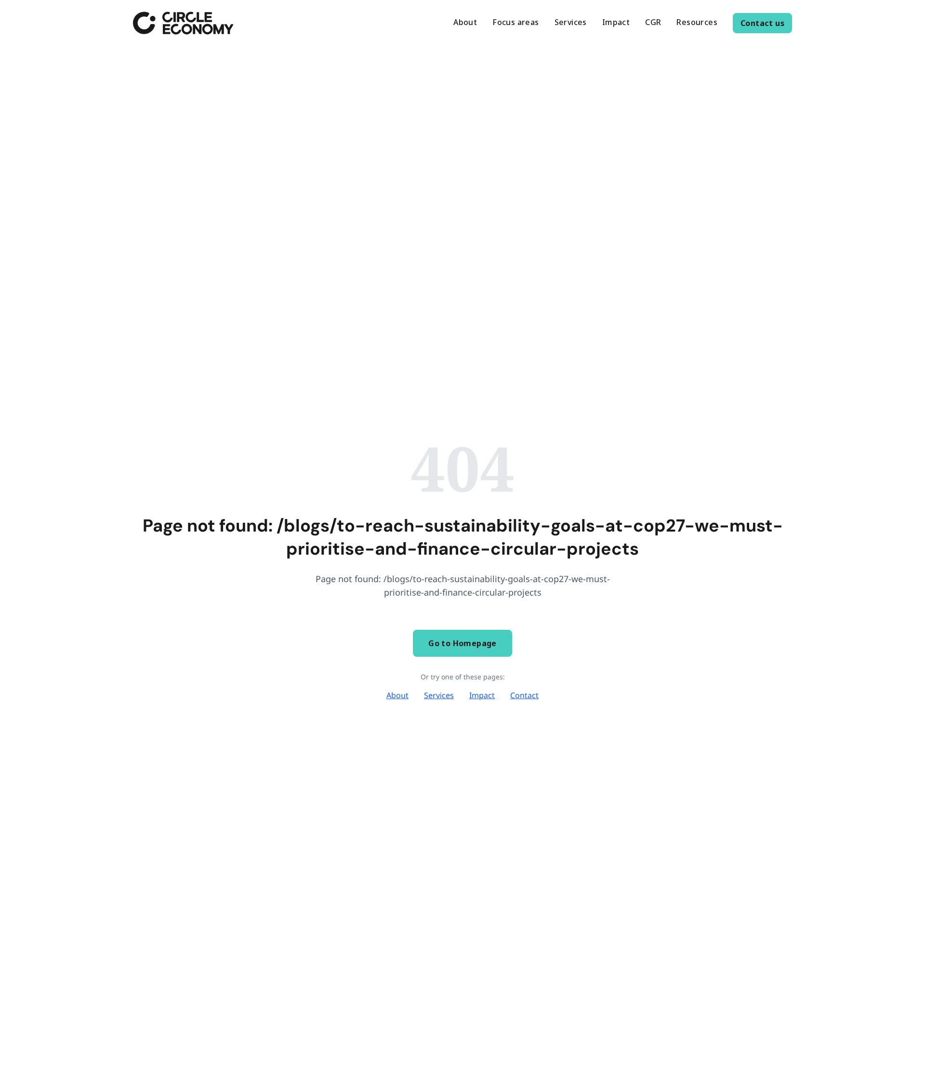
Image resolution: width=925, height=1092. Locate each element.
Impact (482, 695)
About (397, 695)
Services (439, 695)
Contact (524, 695)
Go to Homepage (462, 643)
